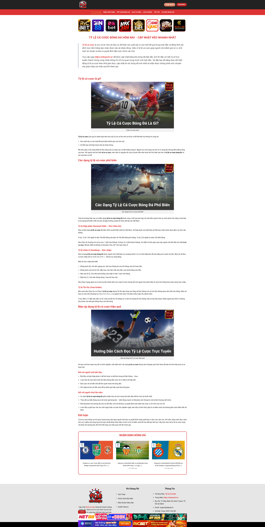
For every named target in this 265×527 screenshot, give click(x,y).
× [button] (165, 230)
